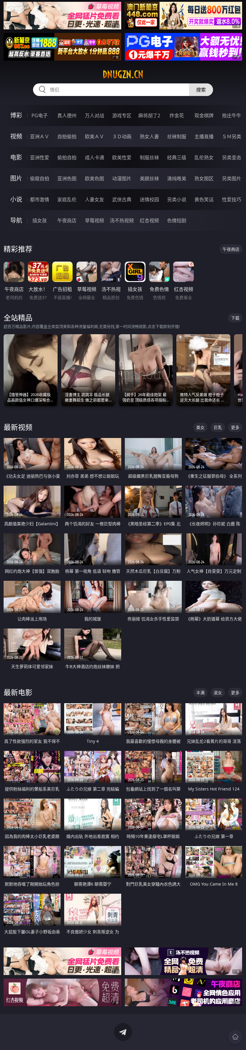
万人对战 (94, 115)
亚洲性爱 (39, 157)
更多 (235, 427)
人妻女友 (94, 199)
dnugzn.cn (123, 74)
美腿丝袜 (149, 178)
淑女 (218, 692)
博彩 (16, 115)
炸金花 (177, 115)
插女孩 (39, 220)
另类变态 (231, 157)
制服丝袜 (149, 157)
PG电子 (40, 115)
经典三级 (176, 157)
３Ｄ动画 (121, 136)
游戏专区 (121, 115)
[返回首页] (235, 1037)
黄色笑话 (204, 199)
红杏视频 (149, 220)
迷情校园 (149, 199)
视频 (16, 136)
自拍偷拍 (66, 136)
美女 (200, 427)
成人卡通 (94, 157)
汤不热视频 (122, 220)
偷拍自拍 (66, 157)
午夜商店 (66, 220)
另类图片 (231, 178)
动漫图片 (121, 178)
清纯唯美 (176, 178)
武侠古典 (121, 199)
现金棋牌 (204, 115)
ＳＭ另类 (231, 136)
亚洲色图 (66, 178)
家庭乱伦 (66, 199)
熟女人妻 (149, 136)
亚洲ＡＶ (39, 136)
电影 (16, 157)
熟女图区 (204, 178)
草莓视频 (94, 220)
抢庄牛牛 (231, 115)
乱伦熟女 (204, 157)
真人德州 (66, 115)
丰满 (200, 692)
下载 (235, 318)
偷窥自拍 (39, 178)
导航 (16, 220)
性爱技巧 (231, 199)
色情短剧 (176, 220)
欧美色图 (94, 178)
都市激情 (39, 199)
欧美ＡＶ (94, 136)
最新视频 (18, 427)
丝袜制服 (176, 136)
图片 (16, 178)
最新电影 (18, 692)
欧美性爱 (121, 157)
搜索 (201, 89)
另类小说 (176, 199)
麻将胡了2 (149, 115)
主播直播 (204, 136)
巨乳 (218, 427)
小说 (16, 199)
